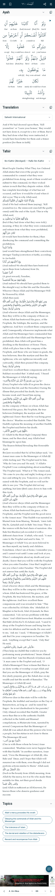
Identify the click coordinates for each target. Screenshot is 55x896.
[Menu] (4, 4)
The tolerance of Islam (15, 827)
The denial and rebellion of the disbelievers (24, 833)
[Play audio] (50, 20)
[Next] (51, 891)
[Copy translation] (51, 107)
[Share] (45, 4)
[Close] (52, 877)
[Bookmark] (10, 4)
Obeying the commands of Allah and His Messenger (23, 819)
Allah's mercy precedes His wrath (20, 812)
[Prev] (4, 891)
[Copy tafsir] (51, 151)
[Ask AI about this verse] (49, 869)
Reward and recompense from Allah (21, 839)
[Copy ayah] (51, 12)
